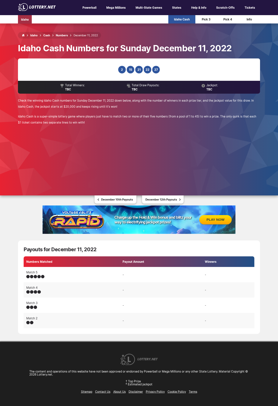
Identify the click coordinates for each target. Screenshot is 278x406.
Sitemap (86, 392)
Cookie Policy (177, 392)
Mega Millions (116, 7)
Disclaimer (136, 392)
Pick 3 (206, 19)
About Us (119, 392)
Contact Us (102, 392)
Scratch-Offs (225, 7)
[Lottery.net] (37, 10)
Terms (193, 392)
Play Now (215, 220)
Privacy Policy (155, 392)
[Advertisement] (139, 155)
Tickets (250, 7)
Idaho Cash (182, 19)
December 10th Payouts (117, 199)
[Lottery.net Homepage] (23, 35)
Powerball (89, 7)
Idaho (25, 19)
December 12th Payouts (161, 199)
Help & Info (198, 7)
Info (249, 19)
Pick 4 (227, 19)
